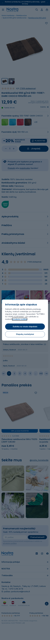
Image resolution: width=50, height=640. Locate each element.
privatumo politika (19, 319)
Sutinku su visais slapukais (25, 326)
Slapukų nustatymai (25, 334)
